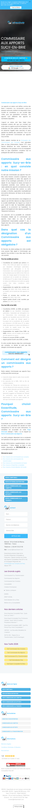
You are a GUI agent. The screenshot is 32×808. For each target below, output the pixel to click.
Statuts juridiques (11, 590)
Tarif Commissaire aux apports (16, 652)
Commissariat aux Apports (12, 578)
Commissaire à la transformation (12, 731)
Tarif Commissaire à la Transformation (16, 656)
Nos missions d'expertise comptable (13, 465)
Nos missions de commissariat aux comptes (16, 457)
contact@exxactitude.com (15, 549)
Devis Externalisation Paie (14, 482)
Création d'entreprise (10, 587)
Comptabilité (8, 584)
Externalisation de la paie (11, 600)
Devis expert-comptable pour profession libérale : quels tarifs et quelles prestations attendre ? (16, 620)
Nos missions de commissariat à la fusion (15, 463)
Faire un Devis (16, 7)
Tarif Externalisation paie (16, 660)
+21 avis (17, 67)
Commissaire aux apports (10, 727)
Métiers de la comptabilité (12, 602)
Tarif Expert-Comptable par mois (16, 664)
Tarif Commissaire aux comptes (16, 649)
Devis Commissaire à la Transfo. (13, 499)
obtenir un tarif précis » (16, 60)
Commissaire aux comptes (10, 723)
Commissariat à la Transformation (14, 575)
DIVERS (6, 594)
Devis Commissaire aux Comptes (13, 487)
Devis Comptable (11, 477)
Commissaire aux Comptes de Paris (14, 563)
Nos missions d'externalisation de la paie (14, 467)
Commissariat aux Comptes (12, 581)
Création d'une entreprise (10, 719)
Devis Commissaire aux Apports (11, 434)
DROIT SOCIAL (8, 597)
